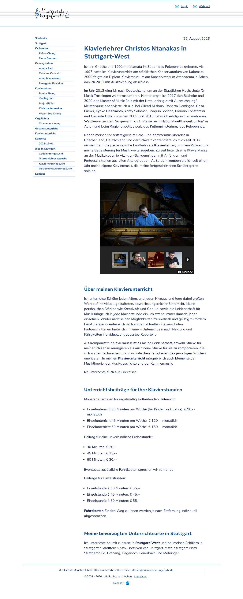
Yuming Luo (46, 98)
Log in (184, 6)
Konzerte (40, 138)
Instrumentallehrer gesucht (55, 168)
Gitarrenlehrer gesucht (53, 158)
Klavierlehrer (43, 88)
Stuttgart (40, 43)
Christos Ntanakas (50, 108)
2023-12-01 (46, 143)
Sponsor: (118, 583)
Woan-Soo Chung (50, 113)
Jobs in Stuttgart (45, 149)
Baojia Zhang (47, 93)
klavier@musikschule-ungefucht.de (152, 570)
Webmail (204, 6)
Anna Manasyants (50, 78)
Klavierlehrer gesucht (52, 164)
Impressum (140, 576)
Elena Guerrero (48, 58)
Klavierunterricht (45, 133)
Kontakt (40, 174)
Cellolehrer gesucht (51, 153)
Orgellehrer (42, 118)
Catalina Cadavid (49, 73)
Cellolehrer (42, 48)
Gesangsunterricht (46, 128)
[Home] (53, 13)
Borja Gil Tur (46, 103)
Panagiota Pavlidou (51, 83)
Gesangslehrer (44, 63)
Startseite (41, 38)
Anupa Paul (46, 68)
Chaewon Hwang (49, 123)
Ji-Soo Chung (47, 53)
